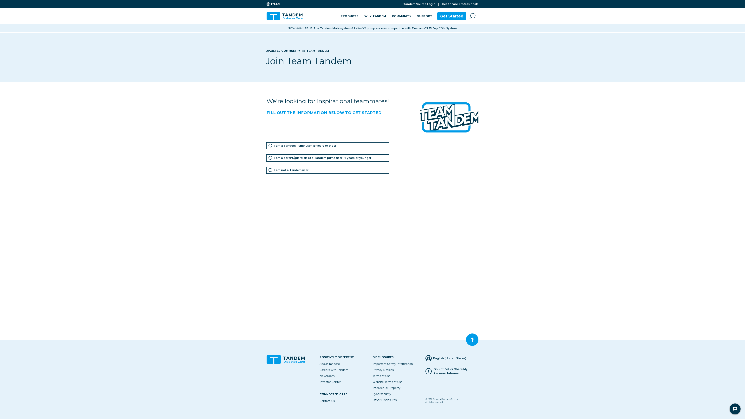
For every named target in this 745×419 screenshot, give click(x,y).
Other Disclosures (384, 400)
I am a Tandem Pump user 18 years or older (305, 145)
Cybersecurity (381, 394)
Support (424, 16)
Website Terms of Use (387, 382)
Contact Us (327, 401)
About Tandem (330, 364)
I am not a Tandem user (291, 170)
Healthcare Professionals (460, 4)
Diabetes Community (283, 51)
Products (349, 16)
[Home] (286, 16)
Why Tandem (375, 16)
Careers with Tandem (334, 370)
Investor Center (330, 382)
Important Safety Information (392, 364)
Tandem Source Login (419, 4)
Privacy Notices (383, 370)
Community (401, 16)
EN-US (275, 4)
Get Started (451, 16)
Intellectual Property (386, 388)
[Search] (472, 16)
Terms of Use (381, 376)
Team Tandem (318, 51)
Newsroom (327, 376)
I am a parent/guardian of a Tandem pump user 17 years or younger (322, 158)
